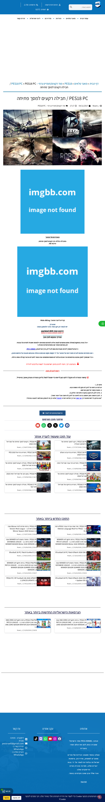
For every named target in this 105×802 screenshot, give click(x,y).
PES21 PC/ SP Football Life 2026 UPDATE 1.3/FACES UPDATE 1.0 (21, 579)
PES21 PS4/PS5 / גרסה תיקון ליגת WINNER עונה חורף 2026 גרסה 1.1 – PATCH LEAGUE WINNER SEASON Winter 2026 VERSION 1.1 (71, 541)
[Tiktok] (36, 738)
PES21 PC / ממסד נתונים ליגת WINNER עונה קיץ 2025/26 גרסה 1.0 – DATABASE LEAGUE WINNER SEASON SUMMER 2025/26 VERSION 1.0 (71, 566)
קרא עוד (84, 782)
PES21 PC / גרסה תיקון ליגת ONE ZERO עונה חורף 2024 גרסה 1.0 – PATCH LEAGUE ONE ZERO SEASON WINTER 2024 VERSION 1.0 (71, 622)
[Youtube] (50, 738)
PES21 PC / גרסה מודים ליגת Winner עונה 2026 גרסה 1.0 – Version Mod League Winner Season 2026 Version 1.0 (22, 528)
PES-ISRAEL (31, 349)
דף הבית (94, 83)
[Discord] (40, 738)
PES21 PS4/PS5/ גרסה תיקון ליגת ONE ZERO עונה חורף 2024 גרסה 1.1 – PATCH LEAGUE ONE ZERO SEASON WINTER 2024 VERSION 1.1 (21, 623)
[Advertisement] (52, 48)
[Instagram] (55, 738)
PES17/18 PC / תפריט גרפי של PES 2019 (23, 452)
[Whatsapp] (45, 738)
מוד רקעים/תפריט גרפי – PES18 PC (36, 83)
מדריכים (48, 18)
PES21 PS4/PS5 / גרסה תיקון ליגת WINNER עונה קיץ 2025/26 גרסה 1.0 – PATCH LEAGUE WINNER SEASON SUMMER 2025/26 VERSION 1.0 (21, 566)
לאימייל (59, 398)
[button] (67, 425)
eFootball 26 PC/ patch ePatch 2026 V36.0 (71, 552)
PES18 (68, 83)
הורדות (58, 18)
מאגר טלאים (70, 18)
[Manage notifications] (100, 797)
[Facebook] (59, 738)
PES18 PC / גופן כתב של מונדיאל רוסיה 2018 (21, 474)
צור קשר (79, 398)
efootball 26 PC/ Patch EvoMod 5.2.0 (23, 552)
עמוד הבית (84, 18)
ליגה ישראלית (35, 18)
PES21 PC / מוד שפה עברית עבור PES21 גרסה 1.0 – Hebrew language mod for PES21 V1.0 (71, 528)
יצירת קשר (21, 18)
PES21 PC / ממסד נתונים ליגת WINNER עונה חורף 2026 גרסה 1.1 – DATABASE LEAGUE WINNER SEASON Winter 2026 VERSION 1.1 (21, 541)
